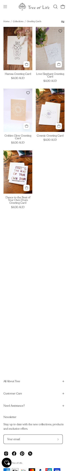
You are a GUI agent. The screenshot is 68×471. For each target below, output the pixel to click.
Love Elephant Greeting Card (50, 75)
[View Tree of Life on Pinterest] (22, 453)
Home (6, 21)
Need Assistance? (14, 406)
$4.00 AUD (18, 78)
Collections (18, 21)
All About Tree (11, 381)
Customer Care (12, 393)
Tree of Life (17, 463)
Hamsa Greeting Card (18, 74)
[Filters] (62, 21)
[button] (55, 6)
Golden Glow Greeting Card (18, 137)
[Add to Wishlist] (28, 31)
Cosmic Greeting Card (50, 135)
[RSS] (30, 453)
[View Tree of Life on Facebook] (14, 453)
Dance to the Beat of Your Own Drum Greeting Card (18, 200)
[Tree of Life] (34, 7)
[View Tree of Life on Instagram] (6, 453)
